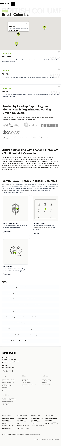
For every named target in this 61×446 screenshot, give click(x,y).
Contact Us (25, 379)
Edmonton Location (22, 415)
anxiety (16, 165)
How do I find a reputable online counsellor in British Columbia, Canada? (22, 299)
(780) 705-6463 (10, 362)
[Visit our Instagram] (7, 371)
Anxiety (4, 398)
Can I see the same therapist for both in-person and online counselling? (22, 323)
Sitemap (27, 434)
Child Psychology (46, 384)
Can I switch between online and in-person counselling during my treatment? (23, 329)
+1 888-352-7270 (39, 425)
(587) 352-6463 (10, 428)
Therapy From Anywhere (8, 380)
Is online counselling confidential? (12, 311)
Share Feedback (26, 380)
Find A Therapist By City (8, 379)
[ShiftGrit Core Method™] (15, 208)
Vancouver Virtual (35, 415)
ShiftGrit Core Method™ (11, 223)
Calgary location (6, 415)
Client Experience (26, 382)
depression (22, 165)
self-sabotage (28, 190)
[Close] (27, 23)
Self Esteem (5, 403)
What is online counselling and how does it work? (16, 287)
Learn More (7, 231)
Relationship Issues (7, 401)
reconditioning (6, 190)
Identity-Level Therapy (9, 184)
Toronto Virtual (49, 415)
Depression (11, 398)
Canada (4, 8)
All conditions (6, 404)
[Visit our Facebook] (3, 371)
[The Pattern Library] (45, 208)
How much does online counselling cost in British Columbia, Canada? (21, 305)
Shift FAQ (24, 384)
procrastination (47, 228)
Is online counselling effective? (11, 293)
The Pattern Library (39, 223)
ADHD (4, 399)
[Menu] (13, 4)
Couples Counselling (47, 380)
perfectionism (37, 228)
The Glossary (7, 266)
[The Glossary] (15, 252)
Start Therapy (37, 439)
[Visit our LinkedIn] (13, 371)
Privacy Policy (32, 384)
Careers (57, 439)
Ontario (54, 422)
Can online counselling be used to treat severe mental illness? (19, 317)
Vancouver (5, 159)
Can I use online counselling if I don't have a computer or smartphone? (21, 335)
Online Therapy (45, 382)
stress (29, 165)
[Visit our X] (10, 371)
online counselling (48, 157)
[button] (18, 34)
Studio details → (14, 30)
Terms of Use (25, 385)
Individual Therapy (46, 379)
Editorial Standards (35, 434)
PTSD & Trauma (12, 399)
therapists (53, 161)
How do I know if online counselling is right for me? (16, 341)
